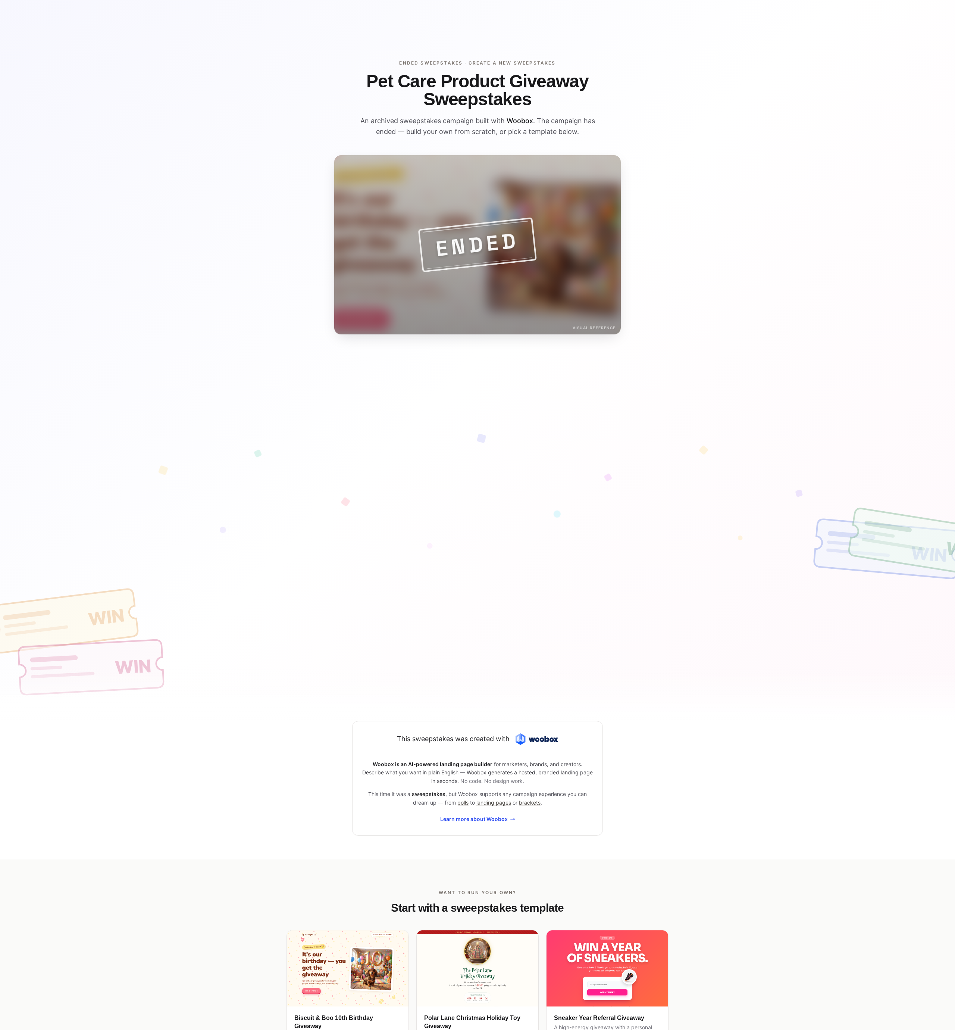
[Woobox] (537, 739)
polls (463, 802)
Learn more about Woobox (474, 819)
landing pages (493, 802)
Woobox (520, 121)
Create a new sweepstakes (512, 63)
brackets (530, 802)
